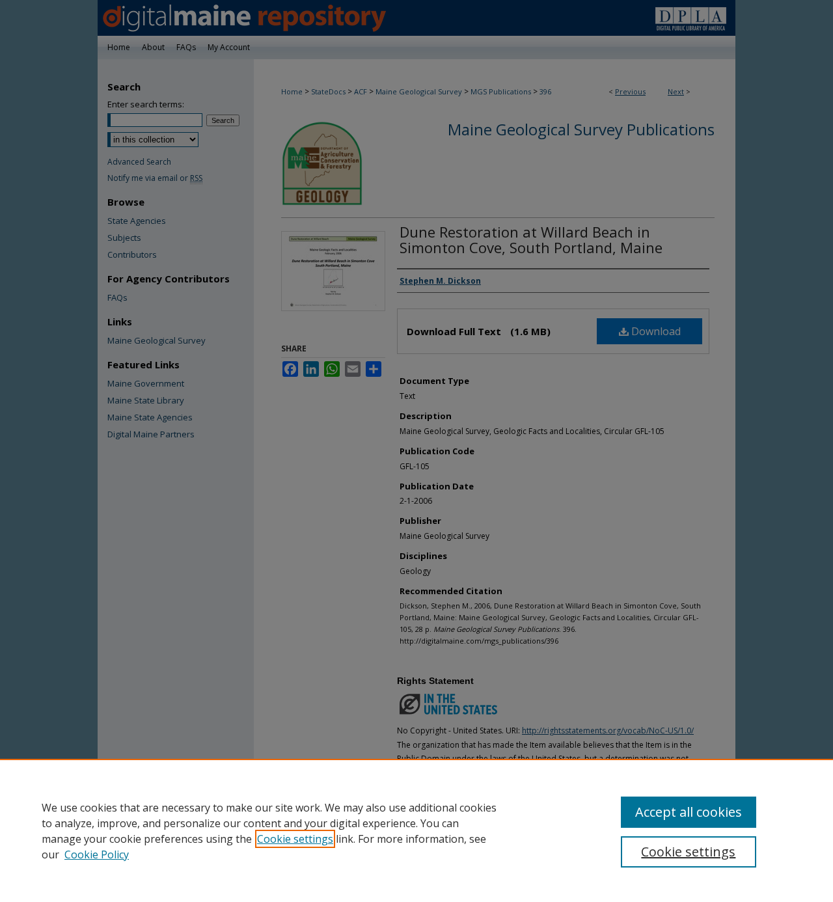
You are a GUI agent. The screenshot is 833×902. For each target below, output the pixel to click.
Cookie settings (295, 839)
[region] (416, 830)
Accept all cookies (688, 812)
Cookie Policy (96, 854)
